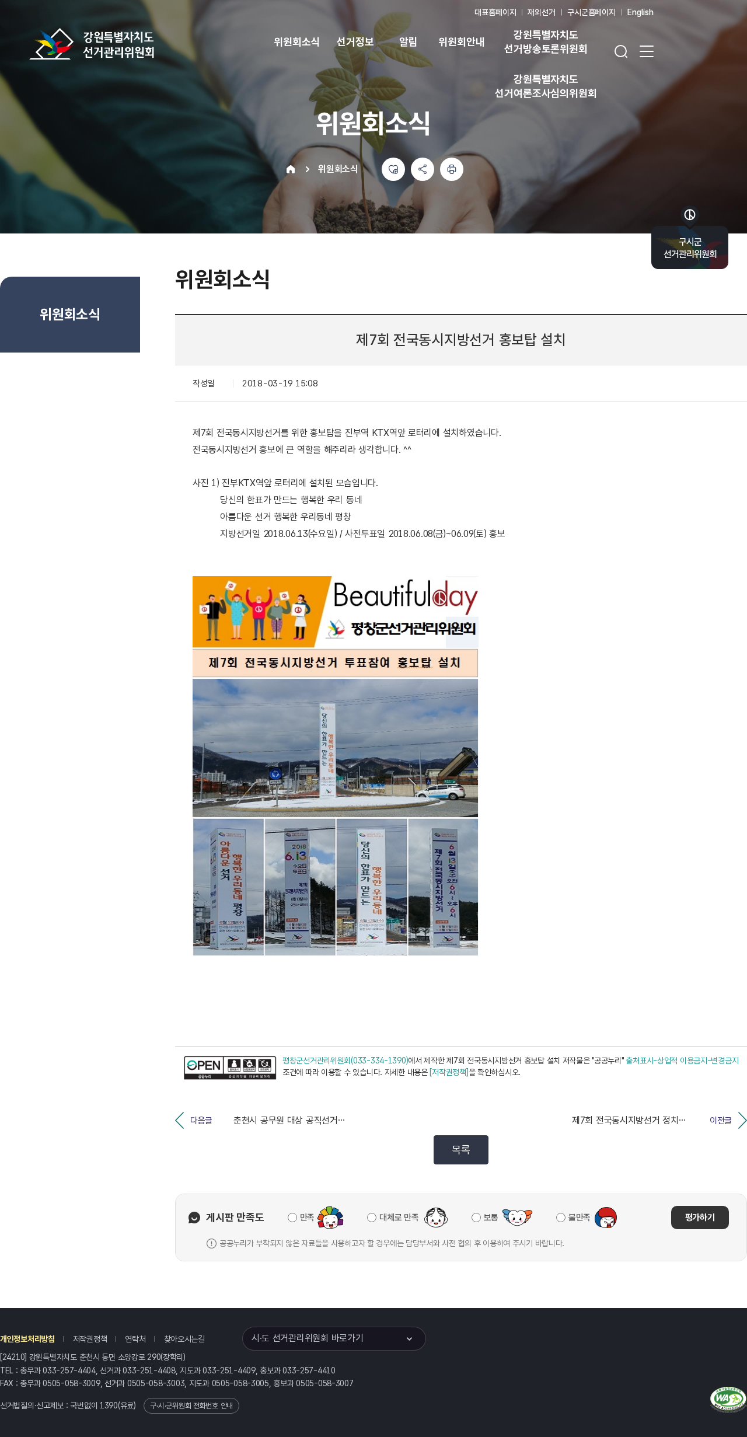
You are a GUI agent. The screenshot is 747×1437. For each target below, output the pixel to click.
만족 (307, 1217)
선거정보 (355, 42)
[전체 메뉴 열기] (646, 51)
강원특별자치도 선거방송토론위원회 (545, 42)
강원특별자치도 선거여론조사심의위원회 (545, 86)
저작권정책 (90, 1339)
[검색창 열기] (621, 51)
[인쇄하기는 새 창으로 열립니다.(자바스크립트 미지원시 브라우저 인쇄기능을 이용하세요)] (451, 169)
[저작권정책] (449, 1072)
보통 (491, 1217)
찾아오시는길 (184, 1339)
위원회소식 (297, 42)
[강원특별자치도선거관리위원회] (128, 44)
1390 (109, 1405)
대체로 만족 (398, 1217)
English (640, 12)
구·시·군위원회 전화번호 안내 (191, 1405)
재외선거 (541, 12)
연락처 (135, 1339)
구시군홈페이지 (591, 12)
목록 (461, 1149)
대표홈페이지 (495, 12)
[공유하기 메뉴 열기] (422, 169)
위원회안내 (461, 42)
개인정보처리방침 (27, 1339)
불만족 (579, 1217)
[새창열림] (230, 1067)
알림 (408, 42)
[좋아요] (393, 169)
